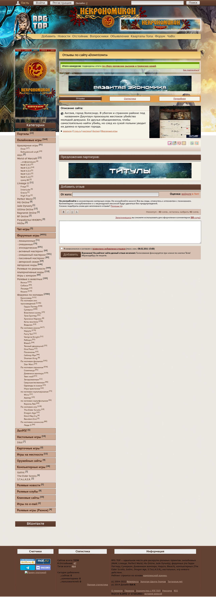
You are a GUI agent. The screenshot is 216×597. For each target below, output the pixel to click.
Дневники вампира (34, 373)
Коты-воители (31, 322)
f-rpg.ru (77, 131)
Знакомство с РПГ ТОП (148, 590)
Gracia (24, 193)
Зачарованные (31, 379)
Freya (23, 186)
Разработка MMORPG (29, 219)
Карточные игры (28, 448)
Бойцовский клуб (29, 152)
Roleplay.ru (133, 581)
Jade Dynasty (24, 206)
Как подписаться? (191, 70)
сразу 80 (25, 180)
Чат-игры (23, 229)
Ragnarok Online (26, 212)
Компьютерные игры (31, 467)
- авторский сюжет (28, 261)
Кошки (24, 291)
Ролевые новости (28, 485)
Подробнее (179, 98)
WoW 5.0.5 (26, 174)
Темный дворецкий (34, 346)
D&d (19, 442)
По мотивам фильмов (32, 361)
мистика (87, 131)
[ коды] (195, 217)
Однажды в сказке (33, 385)
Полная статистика (97, 584)
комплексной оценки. (155, 575)
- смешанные (25, 244)
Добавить (49, 36)
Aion (19, 155)
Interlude (25, 190)
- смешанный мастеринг (31, 254)
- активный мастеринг (30, 251)
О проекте (117, 590)
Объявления (119, 36)
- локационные (26, 241)
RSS (176, 590)
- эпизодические (27, 247)
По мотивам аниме (30, 328)
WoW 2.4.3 (26, 165)
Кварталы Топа (142, 36)
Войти (40, 3)
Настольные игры (29, 437)
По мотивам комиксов (32, 422)
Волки (24, 282)
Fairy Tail (28, 334)
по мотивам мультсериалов (34, 392)
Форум (160, 36)
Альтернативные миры (30, 272)
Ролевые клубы (27, 492)
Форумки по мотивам (30, 294)
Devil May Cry (30, 416)
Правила (129, 590)
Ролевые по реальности (31, 268)
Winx (26, 395)
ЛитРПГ (22, 431)
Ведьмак (28, 325)
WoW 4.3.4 (26, 171)
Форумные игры (109, 131)
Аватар (27, 398)
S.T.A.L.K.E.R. (24, 479)
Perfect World (25, 198)
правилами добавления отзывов (109, 249)
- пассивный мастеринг (31, 258)
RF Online (22, 216)
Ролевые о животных (29, 279)
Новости (64, 36)
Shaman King (30, 358)
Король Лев (30, 404)
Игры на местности (30, 455)
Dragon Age (30, 413)
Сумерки (28, 310)
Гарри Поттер (31, 307)
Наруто (27, 331)
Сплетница (29, 370)
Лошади (25, 288)
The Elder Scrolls (32, 410)
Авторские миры (27, 265)
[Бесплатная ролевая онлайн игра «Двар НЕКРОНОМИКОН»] (160, 29)
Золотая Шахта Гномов (153, 581)
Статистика (130, 98)
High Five (25, 196)
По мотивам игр (29, 407)
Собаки (24, 285)
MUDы (20, 223)
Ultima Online (25, 209)
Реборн (28, 340)
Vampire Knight (32, 337)
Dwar (23, 149)
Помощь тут (116, 206)
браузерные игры (27, 145)
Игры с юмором (26, 275)
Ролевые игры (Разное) (32, 510)
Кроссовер (26, 298)
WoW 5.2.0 (26, 177)
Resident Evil (30, 419)
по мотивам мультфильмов (34, 401)
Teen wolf (28, 376)
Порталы (23, 134)
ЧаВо (171, 36)
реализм (67, 131)
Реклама (167, 590)
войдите (186, 194)
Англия (96, 131)
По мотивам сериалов (32, 367)
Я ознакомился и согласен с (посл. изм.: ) (109, 249)
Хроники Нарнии (33, 319)
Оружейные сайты (29, 461)
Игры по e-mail (27, 504)
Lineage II (23, 183)
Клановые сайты (28, 498)
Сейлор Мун (30, 355)
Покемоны (29, 352)
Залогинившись (123, 217)
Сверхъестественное (34, 382)
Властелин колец (32, 313)
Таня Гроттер (30, 316)
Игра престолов (32, 389)
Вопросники (99, 36)
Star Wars (28, 364)
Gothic (21, 472)
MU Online (23, 202)
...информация (28, 162)
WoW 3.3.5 (26, 168)
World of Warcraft (27, 158)
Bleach (27, 343)
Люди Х (27, 425)
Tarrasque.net (175, 581)
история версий (153, 593)
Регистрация (62, 3)
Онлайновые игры (29, 140)
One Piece (29, 349)
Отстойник (80, 36)
